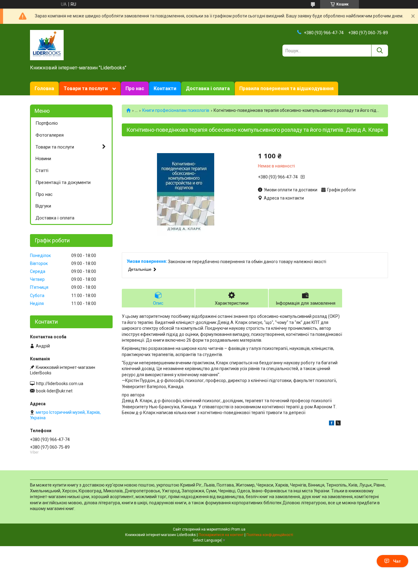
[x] (338, 423)
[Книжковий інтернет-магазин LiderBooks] (47, 44)
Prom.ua (238, 529)
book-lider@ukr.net (54, 390)
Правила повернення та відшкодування (286, 88)
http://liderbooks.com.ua (59, 383)
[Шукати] (379, 51)
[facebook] (331, 423)
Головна (44, 88)
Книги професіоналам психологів (175, 110)
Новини (43, 158)
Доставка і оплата (208, 88)
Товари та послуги (86, 88)
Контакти (165, 88)
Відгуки (43, 206)
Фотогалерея (49, 135)
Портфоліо (46, 123)
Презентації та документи (63, 182)
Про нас (134, 88)
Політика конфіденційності (269, 535)
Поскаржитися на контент (221, 535)
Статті (41, 170)
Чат (397, 561)
